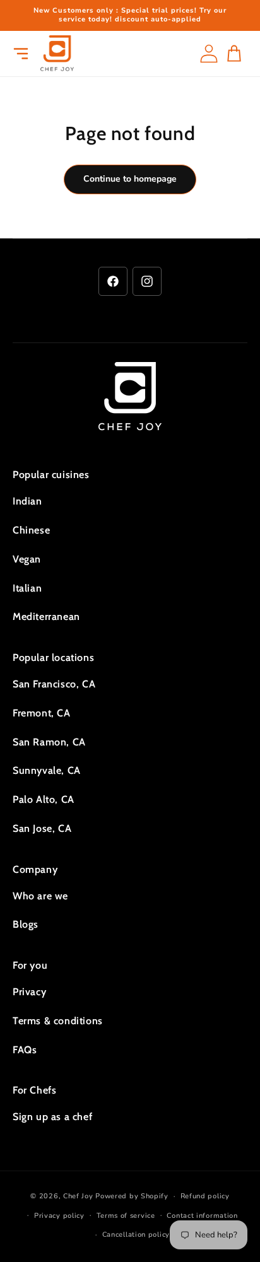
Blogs (25, 924)
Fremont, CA (42, 713)
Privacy (29, 992)
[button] (20, 53)
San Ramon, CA (49, 742)
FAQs (25, 1050)
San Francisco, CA (54, 684)
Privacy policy (59, 1215)
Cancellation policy (136, 1234)
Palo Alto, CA (43, 799)
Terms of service (126, 1215)
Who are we (40, 896)
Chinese (31, 530)
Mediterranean (46, 616)
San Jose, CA (42, 828)
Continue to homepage (130, 179)
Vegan (27, 559)
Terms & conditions (58, 1021)
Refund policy (205, 1196)
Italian (27, 588)
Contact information (202, 1215)
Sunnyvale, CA (47, 770)
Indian (27, 501)
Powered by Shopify (131, 1196)
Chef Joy (78, 1196)
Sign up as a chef (52, 1117)
